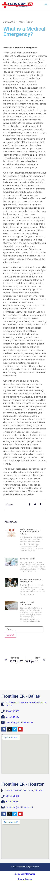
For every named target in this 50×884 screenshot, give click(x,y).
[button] (46, 5)
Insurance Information (25, 874)
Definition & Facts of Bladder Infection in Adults (30, 531)
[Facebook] (3, 729)
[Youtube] (20, 729)
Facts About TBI (27, 559)
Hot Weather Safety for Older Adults (31, 580)
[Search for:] (24, 629)
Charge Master (25, 879)
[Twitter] (14, 729)
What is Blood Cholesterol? (27, 603)
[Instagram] (9, 729)
